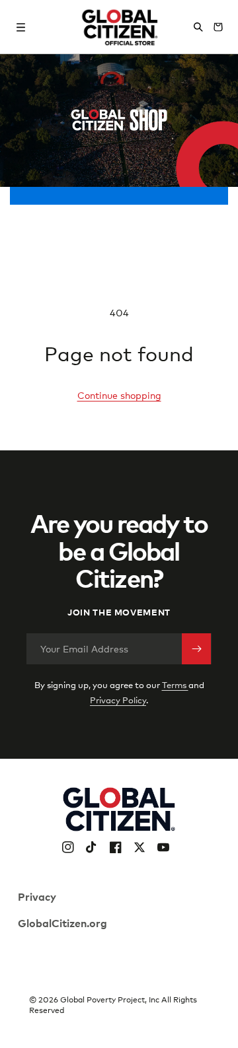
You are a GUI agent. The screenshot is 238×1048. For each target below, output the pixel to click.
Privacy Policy (118, 700)
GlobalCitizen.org (62, 922)
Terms (175, 685)
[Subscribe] (196, 648)
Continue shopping (119, 395)
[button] (21, 27)
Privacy (37, 896)
